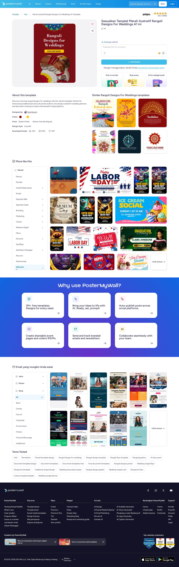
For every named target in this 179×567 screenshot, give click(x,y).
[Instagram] (155, 490)
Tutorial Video (72, 507)
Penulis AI (98, 516)
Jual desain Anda (11, 522)
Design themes (33, 516)
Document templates (49, 464)
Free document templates (99, 464)
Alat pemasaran (33, 519)
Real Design (32, 112)
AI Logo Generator (124, 516)
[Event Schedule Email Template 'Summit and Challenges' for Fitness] (138, 390)
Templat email (32, 510)
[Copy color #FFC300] (27, 117)
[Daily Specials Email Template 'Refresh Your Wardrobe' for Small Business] (78, 390)
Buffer (159, 510)
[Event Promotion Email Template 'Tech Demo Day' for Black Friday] (58, 428)
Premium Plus (56, 513)
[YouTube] (171, 490)
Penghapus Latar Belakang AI (128, 513)
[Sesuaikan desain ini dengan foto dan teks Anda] (54, 53)
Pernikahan (26, 458)
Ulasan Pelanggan (11, 526)
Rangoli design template (96, 458)
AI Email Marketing (101, 513)
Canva (145, 507)
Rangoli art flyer (137, 470)
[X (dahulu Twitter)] (163, 490)
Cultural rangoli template (24, 476)
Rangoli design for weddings (70, 458)
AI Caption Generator (125, 519)
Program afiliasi (10, 516)
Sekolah (54, 519)
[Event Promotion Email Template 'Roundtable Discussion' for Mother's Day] (98, 428)
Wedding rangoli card (117, 470)
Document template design (25, 464)
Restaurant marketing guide (78, 519)
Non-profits (56, 522)
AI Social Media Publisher (104, 510)
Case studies (9, 513)
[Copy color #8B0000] (20, 117)
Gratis (53, 507)
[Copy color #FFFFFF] (24, 117)
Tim (52, 516)
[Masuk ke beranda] (10, 4)
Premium (54, 510)
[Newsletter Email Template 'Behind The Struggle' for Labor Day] (118, 428)
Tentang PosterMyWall (13, 507)
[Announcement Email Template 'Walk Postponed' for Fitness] (58, 390)
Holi (15, 458)
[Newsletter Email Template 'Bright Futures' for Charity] (158, 390)
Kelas (69, 510)
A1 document (156, 458)
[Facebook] (148, 490)
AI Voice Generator (124, 510)
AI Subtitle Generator (125, 507)
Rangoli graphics (139, 458)
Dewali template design (44, 458)
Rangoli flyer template (119, 458)
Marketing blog (73, 516)
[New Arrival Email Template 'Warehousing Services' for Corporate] (78, 428)
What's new (9, 510)
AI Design (98, 507)
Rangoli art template (22, 470)
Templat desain (33, 507)
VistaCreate (148, 510)
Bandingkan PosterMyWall (153, 500)
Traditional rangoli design (45, 470)
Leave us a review (11, 519)
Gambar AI (98, 519)
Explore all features (35, 522)
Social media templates (36, 513)
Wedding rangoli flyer (145, 464)
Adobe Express (149, 513)
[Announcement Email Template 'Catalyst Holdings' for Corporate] (98, 390)
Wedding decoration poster (70, 470)
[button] (92, 24)
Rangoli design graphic (95, 470)
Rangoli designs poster (123, 464)
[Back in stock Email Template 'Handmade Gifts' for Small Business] (118, 390)
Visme (159, 507)
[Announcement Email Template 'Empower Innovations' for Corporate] (138, 428)
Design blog (71, 513)
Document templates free (73, 464)
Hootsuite (161, 513)
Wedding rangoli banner (48, 476)
